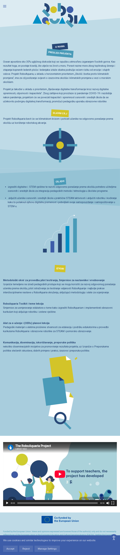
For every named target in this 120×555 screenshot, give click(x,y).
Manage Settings (47, 548)
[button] (4, 6)
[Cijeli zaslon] (112, 503)
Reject (26, 548)
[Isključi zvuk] (107, 503)
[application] (60, 474)
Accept (10, 548)
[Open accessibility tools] (114, 538)
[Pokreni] (7, 503)
